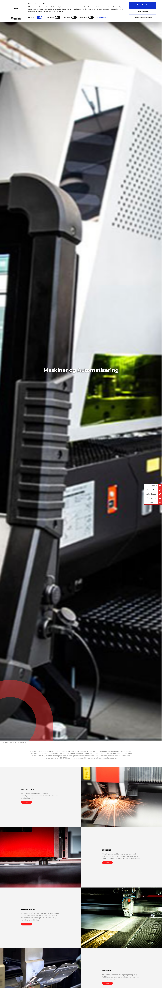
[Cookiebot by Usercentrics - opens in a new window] (16, 18)
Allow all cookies (142, 5)
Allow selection (143, 11)
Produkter (6, 742)
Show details (101, 17)
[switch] (57, 17)
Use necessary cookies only (143, 17)
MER (26, 802)
